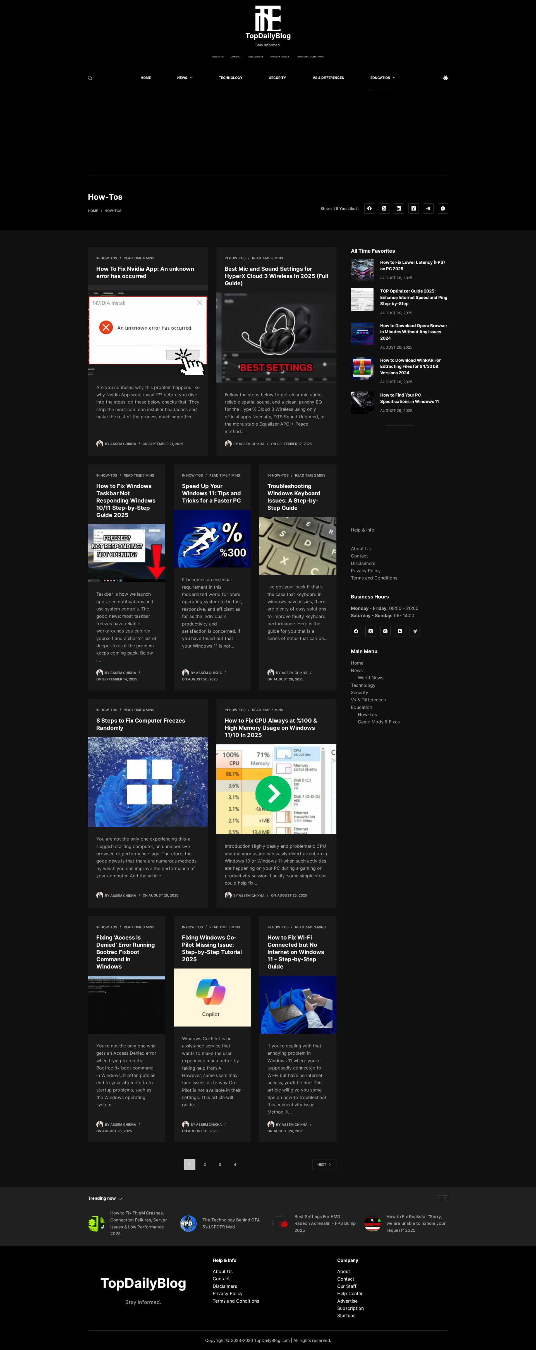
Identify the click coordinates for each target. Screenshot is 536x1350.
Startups (346, 1315)
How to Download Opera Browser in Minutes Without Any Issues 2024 (413, 332)
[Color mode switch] (445, 77)
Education (380, 78)
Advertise (347, 1301)
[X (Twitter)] (384, 208)
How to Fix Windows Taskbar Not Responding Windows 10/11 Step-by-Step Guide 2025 (125, 500)
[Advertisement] (268, 132)
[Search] (90, 78)
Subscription (350, 1308)
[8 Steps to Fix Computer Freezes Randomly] (148, 782)
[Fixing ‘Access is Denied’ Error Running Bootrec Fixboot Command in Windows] (126, 1005)
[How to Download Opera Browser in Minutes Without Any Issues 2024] (362, 334)
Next (321, 1164)
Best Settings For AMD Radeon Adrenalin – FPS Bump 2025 (325, 1223)
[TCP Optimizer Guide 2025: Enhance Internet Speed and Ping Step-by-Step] (362, 299)
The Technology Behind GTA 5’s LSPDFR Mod (231, 1223)
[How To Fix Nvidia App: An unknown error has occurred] (148, 330)
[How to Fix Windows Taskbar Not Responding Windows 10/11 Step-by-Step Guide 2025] (126, 553)
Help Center (350, 1293)
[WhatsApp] (443, 208)
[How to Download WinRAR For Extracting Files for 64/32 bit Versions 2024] (362, 368)
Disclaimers (256, 56)
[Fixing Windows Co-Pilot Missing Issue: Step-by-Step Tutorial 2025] (212, 998)
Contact (236, 56)
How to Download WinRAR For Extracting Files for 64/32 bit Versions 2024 (410, 366)
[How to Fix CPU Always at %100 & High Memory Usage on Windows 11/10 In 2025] (276, 789)
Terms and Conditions (310, 56)
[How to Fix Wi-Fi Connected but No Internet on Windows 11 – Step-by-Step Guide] (297, 1005)
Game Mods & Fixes (379, 721)
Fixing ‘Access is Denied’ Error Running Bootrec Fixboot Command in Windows (125, 952)
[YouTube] (400, 631)
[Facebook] (369, 208)
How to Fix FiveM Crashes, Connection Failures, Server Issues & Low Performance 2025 (138, 1223)
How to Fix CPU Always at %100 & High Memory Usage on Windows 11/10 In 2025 (271, 727)
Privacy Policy (280, 56)
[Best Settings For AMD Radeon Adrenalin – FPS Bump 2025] (280, 1223)
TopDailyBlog (268, 36)
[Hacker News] (413, 208)
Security (277, 78)
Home (146, 78)
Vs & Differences (328, 78)
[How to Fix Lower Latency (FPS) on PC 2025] (362, 270)
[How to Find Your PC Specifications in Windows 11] (362, 403)
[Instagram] (385, 631)
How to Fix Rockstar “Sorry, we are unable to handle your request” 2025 (416, 1223)
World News (370, 677)
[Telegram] (428, 208)
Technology (231, 78)
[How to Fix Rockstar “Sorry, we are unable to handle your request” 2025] (372, 1223)
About (343, 1271)
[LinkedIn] (399, 208)
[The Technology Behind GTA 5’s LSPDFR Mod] (188, 1223)
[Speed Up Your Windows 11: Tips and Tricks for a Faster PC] (212, 539)
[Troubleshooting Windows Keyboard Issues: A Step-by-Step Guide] (297, 546)
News (182, 78)
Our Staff (346, 1286)
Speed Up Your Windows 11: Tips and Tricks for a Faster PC (211, 493)
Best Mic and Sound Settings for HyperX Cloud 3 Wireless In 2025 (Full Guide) (276, 276)
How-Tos (108, 258)
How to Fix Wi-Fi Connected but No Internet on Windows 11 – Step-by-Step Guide (295, 952)
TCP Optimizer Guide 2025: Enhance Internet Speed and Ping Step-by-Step (414, 297)
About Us (218, 56)
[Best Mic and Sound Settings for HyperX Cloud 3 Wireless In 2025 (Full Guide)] (276, 338)
